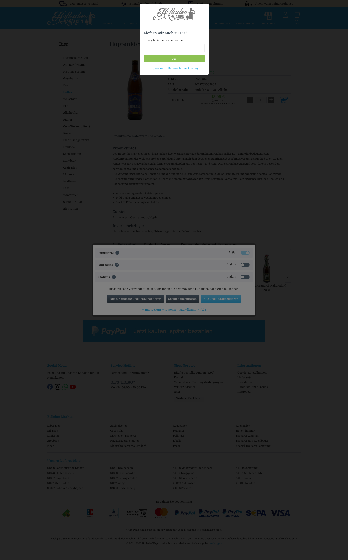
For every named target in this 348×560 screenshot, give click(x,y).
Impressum (158, 68)
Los (174, 58)
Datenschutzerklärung (183, 68)
